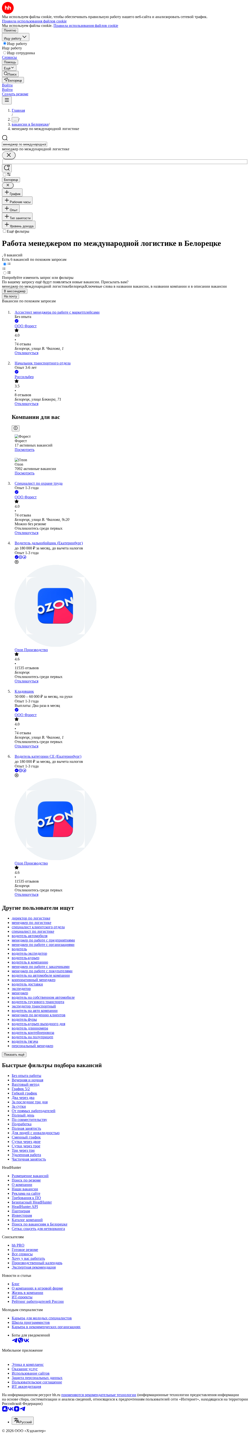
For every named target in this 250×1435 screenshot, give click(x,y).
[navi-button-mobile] (7, 100)
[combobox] (24, 144)
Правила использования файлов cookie (85, 25)
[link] (10, 74)
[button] (7, 85)
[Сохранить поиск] (7, 168)
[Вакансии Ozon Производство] (130, 606)
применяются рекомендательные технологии (98, 1395)
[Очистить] (9, 155)
